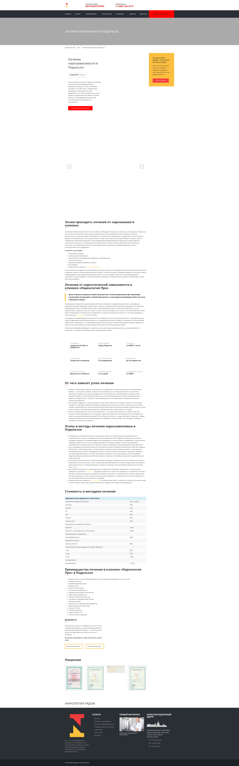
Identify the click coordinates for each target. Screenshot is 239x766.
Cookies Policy (98, 730)
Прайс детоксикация (94, 646)
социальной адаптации (93, 267)
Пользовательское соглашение (104, 727)
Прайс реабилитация (73, 646)
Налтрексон (89, 471)
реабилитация (95, 480)
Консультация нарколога (80, 108)
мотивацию (80, 315)
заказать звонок (160, 80)
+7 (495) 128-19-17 (124, 6)
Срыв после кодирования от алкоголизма (129, 734)
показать (82, 74)
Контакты (97, 718)
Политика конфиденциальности (104, 724)
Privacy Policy (98, 732)
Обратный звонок (118, 645)
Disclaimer (97, 735)
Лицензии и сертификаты (102, 721)
